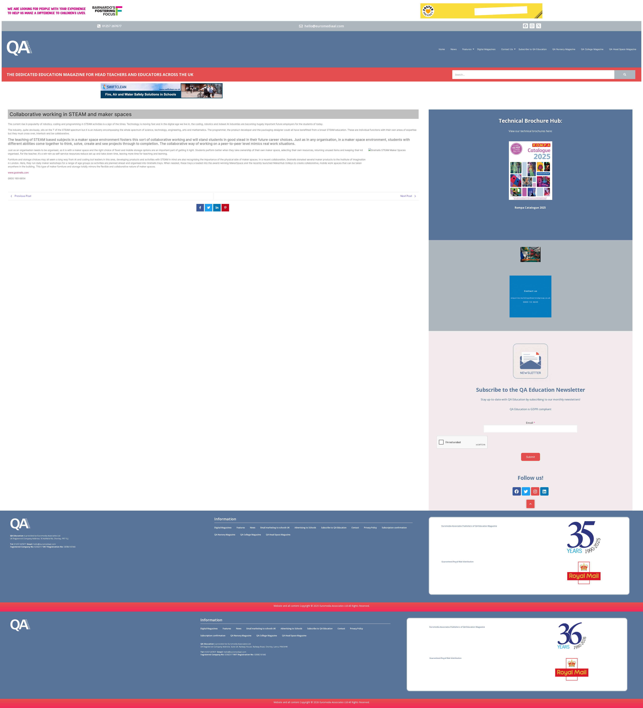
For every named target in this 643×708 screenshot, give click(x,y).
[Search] (624, 74)
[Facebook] (525, 25)
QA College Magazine (592, 49)
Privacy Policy (370, 527)
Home (442, 49)
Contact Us (507, 49)
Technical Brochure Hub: (530, 120)
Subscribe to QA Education (533, 49)
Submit (530, 457)
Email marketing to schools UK (275, 527)
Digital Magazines (486, 49)
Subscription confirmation (394, 527)
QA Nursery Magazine (563, 49)
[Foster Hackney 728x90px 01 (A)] (481, 17)
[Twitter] (526, 491)
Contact (355, 527)
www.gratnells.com (18, 172)
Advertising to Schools (305, 527)
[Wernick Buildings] (530, 316)
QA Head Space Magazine (622, 49)
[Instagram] (532, 25)
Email (530, 422)
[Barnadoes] (161, 10)
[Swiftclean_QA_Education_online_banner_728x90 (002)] (162, 97)
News (454, 49)
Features (467, 49)
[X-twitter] (538, 25)
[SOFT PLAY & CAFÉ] (530, 261)
